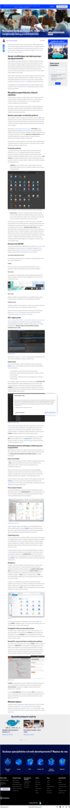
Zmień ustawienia (19, 412)
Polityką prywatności (17, 405)
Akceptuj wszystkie (50, 412)
